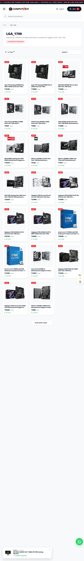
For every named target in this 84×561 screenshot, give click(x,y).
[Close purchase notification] (49, 549)
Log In (61, 9)
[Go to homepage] (18, 9)
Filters (10, 52)
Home (4, 25)
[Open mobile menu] (4, 9)
